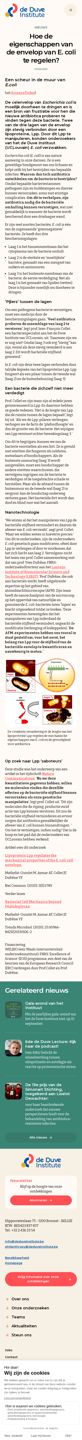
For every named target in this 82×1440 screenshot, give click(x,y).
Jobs (8, 1350)
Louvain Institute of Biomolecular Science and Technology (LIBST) (37, 572)
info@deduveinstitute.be (24, 1241)
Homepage (13, 1263)
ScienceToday (23, 93)
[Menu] (70, 10)
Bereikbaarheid (17, 1258)
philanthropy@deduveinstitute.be (31, 1247)
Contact (11, 1357)
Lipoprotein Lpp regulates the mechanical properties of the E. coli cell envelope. (39, 860)
